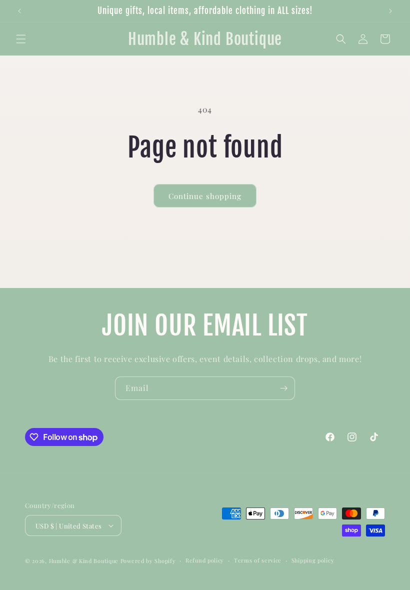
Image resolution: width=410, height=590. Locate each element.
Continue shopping (205, 196)
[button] (21, 39)
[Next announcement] (391, 11)
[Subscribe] (283, 388)
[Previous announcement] (19, 11)
